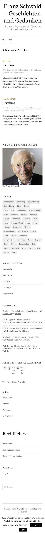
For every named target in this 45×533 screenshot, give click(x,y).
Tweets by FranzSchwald (13, 382)
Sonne (13, 244)
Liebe (13, 236)
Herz (35, 223)
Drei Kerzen (36, 322)
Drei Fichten (24, 331)
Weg (24, 248)
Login (5, 473)
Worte (6, 252)
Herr (28, 223)
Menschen (23, 236)
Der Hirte (6, 281)
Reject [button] (22, 530)
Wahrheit (15, 248)
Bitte (19, 206)
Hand (6, 223)
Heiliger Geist (17, 223)
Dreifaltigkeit (34, 210)
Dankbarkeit (9, 210)
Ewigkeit (14, 214)
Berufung (9, 103)
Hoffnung (17, 227)
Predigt (21, 240)
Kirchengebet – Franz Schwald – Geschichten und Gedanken (17, 321)
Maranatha (7, 269)
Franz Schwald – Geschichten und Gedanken (22, 13)
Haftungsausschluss (11, 450)
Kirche (27, 227)
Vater (6, 248)
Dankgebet (21, 210)
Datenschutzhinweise (12, 456)
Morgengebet (9, 240)
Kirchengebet (9, 231)
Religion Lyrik (9, 99)
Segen (37, 240)
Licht (6, 236)
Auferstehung (33, 202)
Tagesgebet (24, 244)
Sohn (6, 244)
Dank (26, 206)
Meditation (7, 275)
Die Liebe (6, 287)
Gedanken (16, 218)
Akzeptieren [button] (35, 525)
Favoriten (6, 410)
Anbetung (21, 202)
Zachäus (8, 65)
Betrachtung (9, 206)
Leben (33, 231)
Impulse (6, 61)
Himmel (7, 227)
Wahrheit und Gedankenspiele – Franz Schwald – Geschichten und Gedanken (19, 347)
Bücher (5, 404)
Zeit (14, 252)
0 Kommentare (17, 73)
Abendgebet (9, 202)
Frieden (33, 214)
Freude (24, 214)
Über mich (7, 397)
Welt (31, 248)
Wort (38, 248)
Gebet (6, 218)
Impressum (7, 443)
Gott (35, 218)
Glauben (26, 218)
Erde (6, 214)
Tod (33, 244)
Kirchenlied (23, 231)
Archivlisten (7, 416)
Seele (30, 240)
